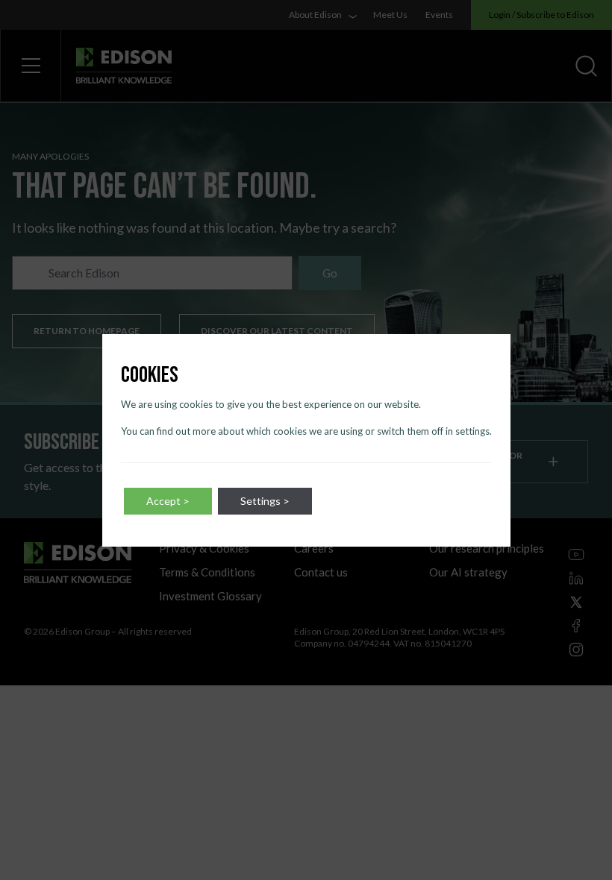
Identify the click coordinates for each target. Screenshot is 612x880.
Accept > (168, 500)
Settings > (265, 500)
